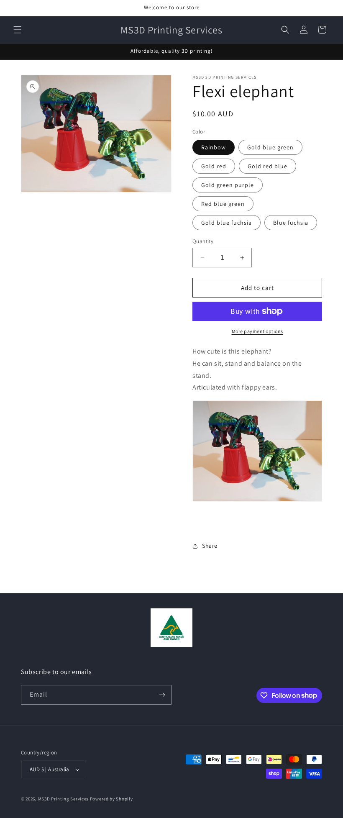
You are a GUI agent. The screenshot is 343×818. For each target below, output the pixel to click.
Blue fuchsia (290, 222)
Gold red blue (267, 166)
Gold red (213, 166)
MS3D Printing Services (63, 799)
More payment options (257, 331)
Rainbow (213, 147)
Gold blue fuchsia (226, 222)
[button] (17, 30)
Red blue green (223, 204)
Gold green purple (227, 185)
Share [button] (210, 545)
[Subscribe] (162, 695)
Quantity (202, 241)
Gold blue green (270, 147)
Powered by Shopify (111, 799)
